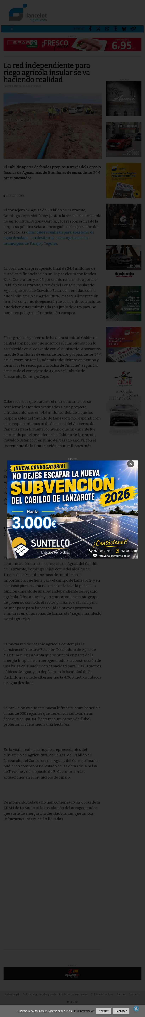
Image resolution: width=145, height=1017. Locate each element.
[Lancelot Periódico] (123, 344)
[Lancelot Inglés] (123, 180)
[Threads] (116, 28)
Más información (84, 1011)
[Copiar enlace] (133, 28)
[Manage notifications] (136, 1009)
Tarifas (121, 994)
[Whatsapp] (107, 28)
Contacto (134, 994)
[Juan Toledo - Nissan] (123, 139)
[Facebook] (90, 28)
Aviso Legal (12, 994)
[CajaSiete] (123, 303)
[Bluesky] (124, 28)
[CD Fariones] (123, 221)
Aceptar (104, 1011)
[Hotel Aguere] (123, 98)
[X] (98, 28)
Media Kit (72, 1002)
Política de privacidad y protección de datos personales (54, 994)
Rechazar (121, 1011)
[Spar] (72, 44)
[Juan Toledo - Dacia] (123, 262)
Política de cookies (102, 994)
